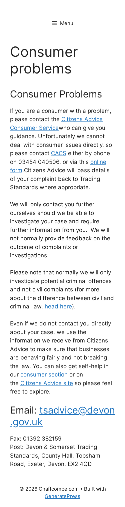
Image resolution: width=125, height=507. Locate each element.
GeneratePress (62, 496)
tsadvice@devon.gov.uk (62, 416)
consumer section (44, 374)
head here (58, 306)
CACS (58, 153)
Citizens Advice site (46, 383)
